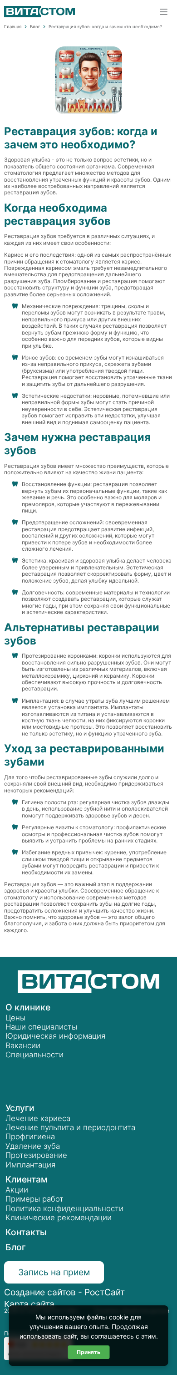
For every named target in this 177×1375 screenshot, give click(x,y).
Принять (88, 1352)
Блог (15, 1247)
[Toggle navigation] (164, 11)
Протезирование (36, 1155)
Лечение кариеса (37, 1118)
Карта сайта (29, 1304)
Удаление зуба (32, 1146)
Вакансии (22, 1045)
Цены (15, 1018)
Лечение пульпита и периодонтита (70, 1127)
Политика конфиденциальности (64, 1208)
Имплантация (40, 700)
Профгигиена (30, 1136)
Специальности (34, 1054)
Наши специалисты (41, 1027)
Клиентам (26, 1179)
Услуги (19, 1108)
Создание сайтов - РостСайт (64, 1292)
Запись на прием (54, 1272)
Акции (16, 1190)
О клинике (27, 1007)
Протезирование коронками (59, 655)
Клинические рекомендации (58, 1217)
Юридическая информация (55, 1036)
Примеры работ (34, 1199)
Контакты (26, 1232)
